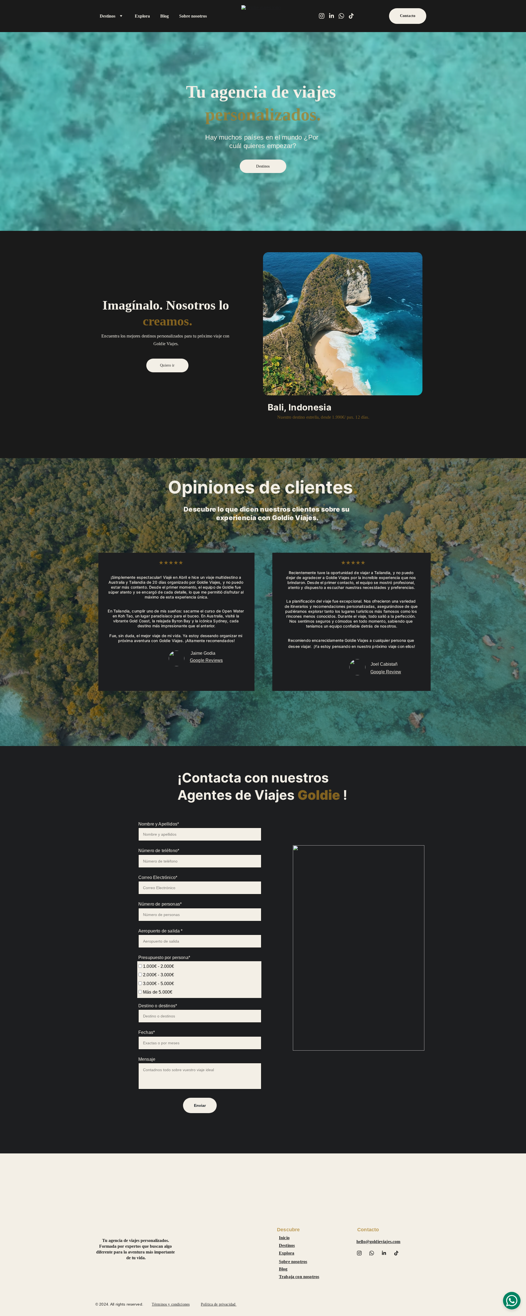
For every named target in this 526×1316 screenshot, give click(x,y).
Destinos (107, 16)
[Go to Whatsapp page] (343, 16)
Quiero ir (167, 365)
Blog (164, 16)
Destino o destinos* (157, 1005)
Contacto (407, 16)
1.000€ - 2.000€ (158, 966)
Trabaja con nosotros (299, 1276)
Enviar (200, 1105)
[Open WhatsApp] (512, 1300)
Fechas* (146, 1032)
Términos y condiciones (171, 1304)
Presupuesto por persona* (164, 957)
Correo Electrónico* (157, 877)
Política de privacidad (218, 1304)
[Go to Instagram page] (324, 16)
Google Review (385, 672)
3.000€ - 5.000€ (158, 983)
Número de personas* (160, 904)
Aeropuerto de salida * (160, 931)
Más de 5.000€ (157, 992)
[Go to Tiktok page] (351, 16)
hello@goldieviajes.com (378, 1241)
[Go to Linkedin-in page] (334, 16)
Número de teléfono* (158, 850)
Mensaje (146, 1059)
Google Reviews (206, 660)
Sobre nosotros (193, 16)
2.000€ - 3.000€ (158, 974)
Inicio (284, 1237)
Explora (142, 16)
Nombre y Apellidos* (158, 824)
